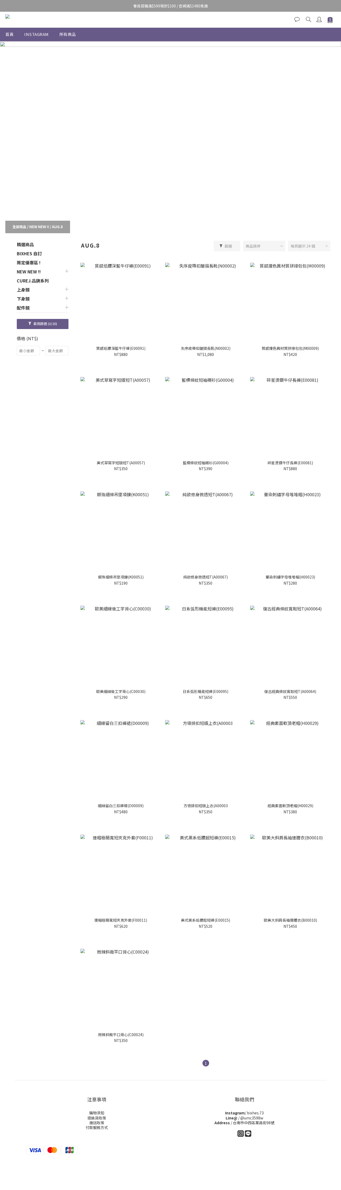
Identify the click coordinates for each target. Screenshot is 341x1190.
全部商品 (19, 226)
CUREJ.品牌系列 (33, 280)
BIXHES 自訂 (29, 253)
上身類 (23, 289)
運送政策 (96, 1122)
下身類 (23, 299)
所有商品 (67, 34)
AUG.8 (57, 226)
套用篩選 (45, 323)
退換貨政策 (96, 1118)
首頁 (9, 34)
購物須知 (96, 1112)
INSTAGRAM (36, 34)
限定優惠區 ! (28, 262)
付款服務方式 (97, 1127)
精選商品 (25, 244)
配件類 (23, 308)
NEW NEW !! (39, 226)
